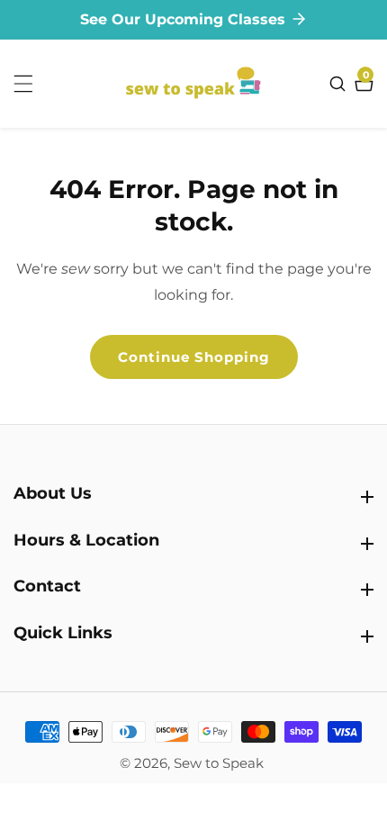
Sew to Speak (219, 763)
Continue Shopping (194, 356)
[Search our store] (339, 84)
